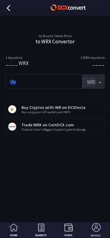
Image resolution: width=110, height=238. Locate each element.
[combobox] (93, 82)
